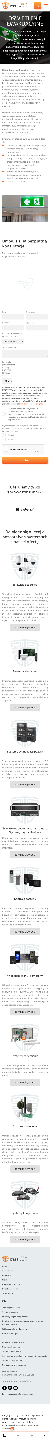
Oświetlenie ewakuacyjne (14, 1365)
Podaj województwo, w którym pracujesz (12, 335)
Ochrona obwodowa (11, 1347)
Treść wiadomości (10, 347)
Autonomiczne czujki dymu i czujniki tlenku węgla (24, 1356)
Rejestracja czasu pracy (13, 1342)
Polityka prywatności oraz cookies (17, 1394)
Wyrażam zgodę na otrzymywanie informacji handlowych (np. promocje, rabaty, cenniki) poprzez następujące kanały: (25, 428)
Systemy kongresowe (12, 1360)
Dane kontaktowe (10, 1289)
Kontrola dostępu (10, 1333)
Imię (4, 312)
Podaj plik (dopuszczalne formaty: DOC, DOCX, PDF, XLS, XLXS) (7, 369)
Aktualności (7, 1271)
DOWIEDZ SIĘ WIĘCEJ (25, 627)
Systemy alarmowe (11, 1312)
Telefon (29, 323)
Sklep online (7, 1293)
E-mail (5, 323)
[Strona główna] (14, 5)
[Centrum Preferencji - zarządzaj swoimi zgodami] (12, 1428)
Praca (4, 1280)
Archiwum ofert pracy (12, 1284)
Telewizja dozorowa (11, 1307)
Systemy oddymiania (11, 1351)
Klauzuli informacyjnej (32, 404)
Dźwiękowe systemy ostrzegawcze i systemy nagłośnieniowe (22, 1323)
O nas (4, 1266)
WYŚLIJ (25, 460)
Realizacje (7, 1275)
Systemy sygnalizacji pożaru (15, 1316)
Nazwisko (30, 312)
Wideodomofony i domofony (15, 1329)
